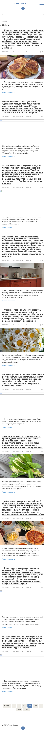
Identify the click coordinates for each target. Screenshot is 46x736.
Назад (6, 706)
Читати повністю (8, 93)
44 (36, 706)
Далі (26, 709)
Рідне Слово (20, 3)
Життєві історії (18, 52)
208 (19, 709)
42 (24, 706)
